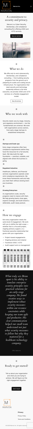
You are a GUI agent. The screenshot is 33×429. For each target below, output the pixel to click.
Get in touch (16, 388)
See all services (16, 101)
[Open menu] (31, 6)
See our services (16, 36)
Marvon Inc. (16, 6)
